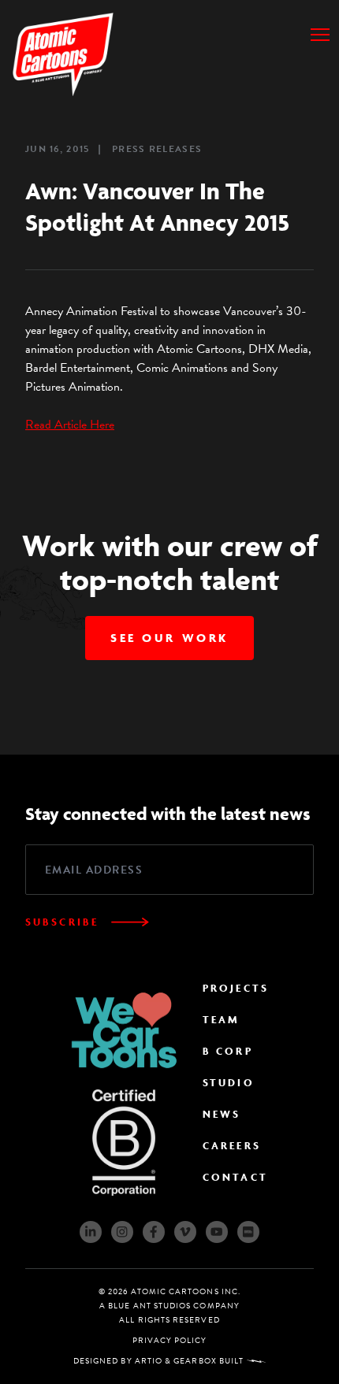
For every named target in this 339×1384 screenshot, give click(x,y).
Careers (232, 1145)
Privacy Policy (169, 1340)
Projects (236, 988)
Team (221, 1019)
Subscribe (62, 922)
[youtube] (217, 1232)
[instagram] (122, 1232)
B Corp (228, 1051)
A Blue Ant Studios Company (169, 1306)
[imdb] (248, 1232)
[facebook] (154, 1232)
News (221, 1114)
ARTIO (148, 1361)
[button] (320, 35)
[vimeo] (185, 1232)
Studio (229, 1082)
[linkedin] (91, 1232)
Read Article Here (69, 424)
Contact (235, 1177)
